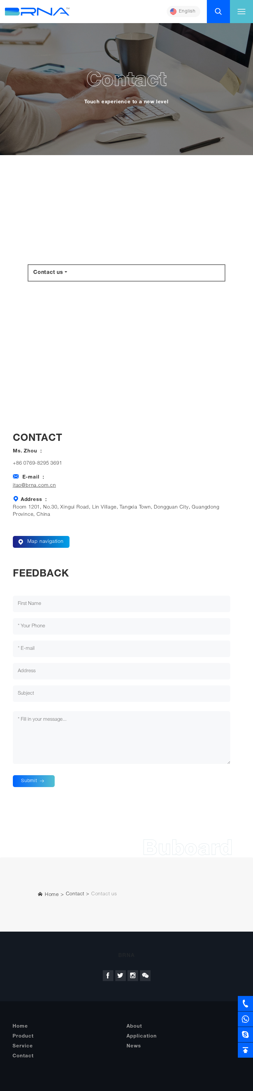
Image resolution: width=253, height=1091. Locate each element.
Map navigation (45, 541)
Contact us (48, 273)
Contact (75, 894)
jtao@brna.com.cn (34, 485)
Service (23, 1046)
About (134, 1026)
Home (51, 894)
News (133, 1046)
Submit (30, 781)
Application (141, 1036)
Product (23, 1036)
